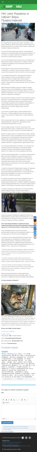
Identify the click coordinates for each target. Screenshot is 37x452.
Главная (8, 334)
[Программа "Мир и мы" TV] (23, 2)
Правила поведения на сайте (10, 444)
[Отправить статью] (9, 2)
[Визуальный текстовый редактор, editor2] (18, 411)
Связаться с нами (25, 446)
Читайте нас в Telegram (7, 331)
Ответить (20, 378)
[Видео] (16, 2)
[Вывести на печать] (13, 2)
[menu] (2, 2)
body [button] (3, 418)
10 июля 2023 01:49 (7, 378)
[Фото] (20, 2)
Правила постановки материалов (11, 442)
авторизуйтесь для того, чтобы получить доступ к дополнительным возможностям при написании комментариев (15, 428)
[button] (3, 400)
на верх (3, 334)
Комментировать (7, 422)
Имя (2, 392)
